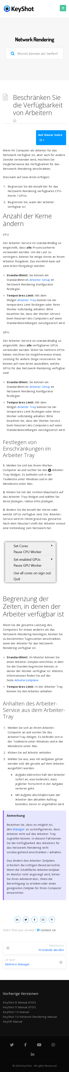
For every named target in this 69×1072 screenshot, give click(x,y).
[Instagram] (53, 1045)
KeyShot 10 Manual (16, 1012)
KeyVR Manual (12, 1021)
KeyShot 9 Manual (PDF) (19, 1007)
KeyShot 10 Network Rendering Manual (30, 1017)
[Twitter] (12, 1045)
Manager (19, 829)
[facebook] (34, 919)
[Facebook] (25, 1045)
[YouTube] (39, 1045)
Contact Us (48, 930)
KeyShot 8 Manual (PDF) (19, 1002)
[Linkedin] (32, 1055)
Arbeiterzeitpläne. (27, 680)
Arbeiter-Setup (40, 280)
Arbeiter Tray (26, 300)
